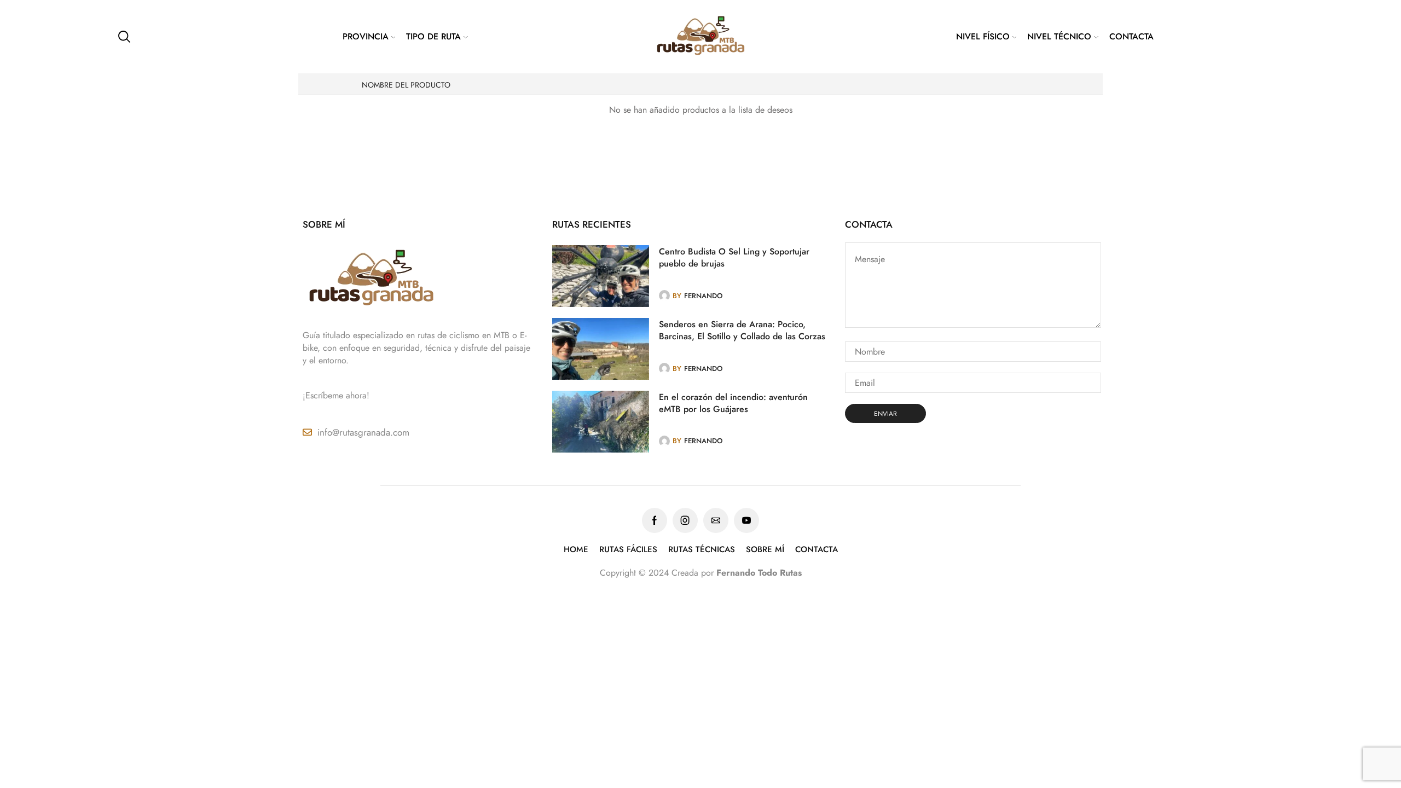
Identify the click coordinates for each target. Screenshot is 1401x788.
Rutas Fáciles (628, 549)
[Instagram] (685, 520)
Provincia (366, 36)
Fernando (703, 296)
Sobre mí (765, 549)
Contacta (1131, 36)
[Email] (715, 520)
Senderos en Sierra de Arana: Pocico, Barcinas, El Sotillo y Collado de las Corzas (742, 330)
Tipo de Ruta (433, 36)
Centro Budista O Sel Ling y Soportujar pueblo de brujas (734, 258)
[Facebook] (654, 520)
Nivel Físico (983, 36)
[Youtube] (746, 520)
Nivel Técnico (1059, 36)
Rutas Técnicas (701, 549)
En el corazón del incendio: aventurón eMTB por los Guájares (733, 403)
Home (576, 549)
